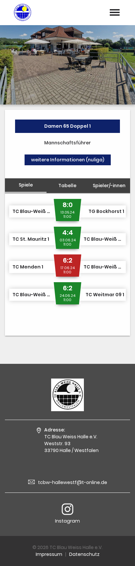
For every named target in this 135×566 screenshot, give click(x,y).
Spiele (26, 185)
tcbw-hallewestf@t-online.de (72, 482)
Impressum (49, 554)
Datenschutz (84, 554)
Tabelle (67, 185)
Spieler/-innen (109, 185)
